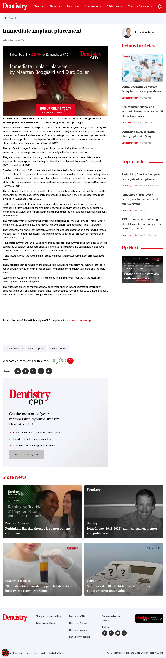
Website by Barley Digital (53, 653)
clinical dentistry (14, 348)
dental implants (36, 348)
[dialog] (5, 652)
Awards (71, 6)
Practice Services (138, 6)
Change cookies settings (49, 616)
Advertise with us (45, 623)
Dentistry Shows (78, 623)
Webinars (113, 6)
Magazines (91, 6)
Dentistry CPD (58, 348)
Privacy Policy (32, 653)
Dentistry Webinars (79, 637)
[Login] (160, 6)
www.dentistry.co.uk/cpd (78, 320)
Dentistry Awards (78, 630)
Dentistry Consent (19, 5)
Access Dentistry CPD (26, 454)
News (37, 6)
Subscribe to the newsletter (111, 618)
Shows (54, 6)
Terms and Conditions (13, 653)
